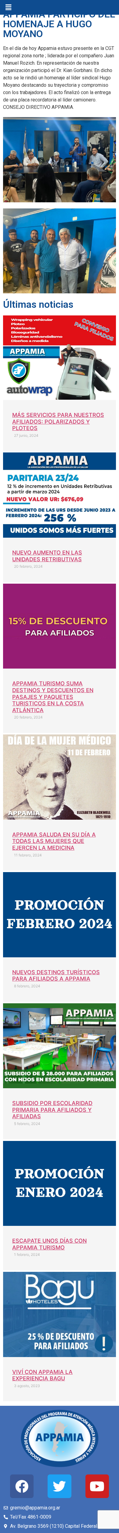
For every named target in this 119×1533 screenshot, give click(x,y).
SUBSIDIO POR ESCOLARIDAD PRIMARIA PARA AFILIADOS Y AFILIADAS (52, 1109)
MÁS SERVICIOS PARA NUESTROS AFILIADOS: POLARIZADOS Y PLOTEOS (58, 421)
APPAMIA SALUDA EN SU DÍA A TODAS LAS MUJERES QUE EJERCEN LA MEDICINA (54, 841)
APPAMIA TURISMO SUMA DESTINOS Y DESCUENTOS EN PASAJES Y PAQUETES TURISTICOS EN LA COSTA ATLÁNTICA (52, 696)
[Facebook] (22, 1486)
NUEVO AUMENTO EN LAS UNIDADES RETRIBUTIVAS (47, 555)
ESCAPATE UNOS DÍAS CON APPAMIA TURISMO (49, 1244)
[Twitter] (59, 1486)
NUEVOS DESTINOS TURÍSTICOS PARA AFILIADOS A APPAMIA (56, 975)
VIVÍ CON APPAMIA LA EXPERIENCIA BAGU (42, 1375)
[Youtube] (97, 1486)
